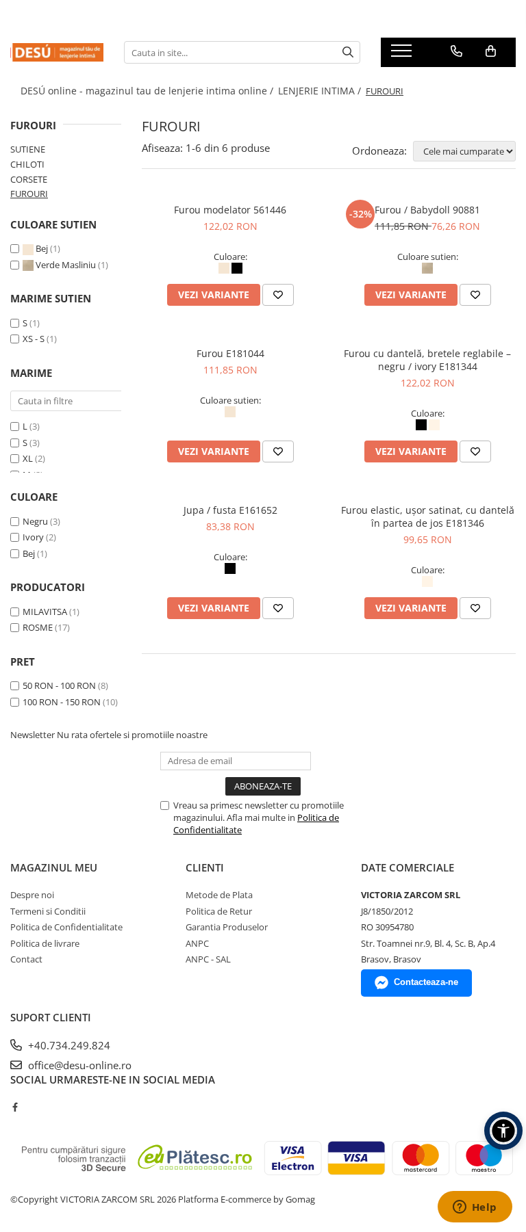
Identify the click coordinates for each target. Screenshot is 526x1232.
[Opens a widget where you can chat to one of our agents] (474, 1208)
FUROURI (29, 193)
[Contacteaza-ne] (456, 51)
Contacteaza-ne (426, 982)
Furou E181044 (230, 353)
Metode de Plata (219, 895)
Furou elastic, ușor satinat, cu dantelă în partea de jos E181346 (427, 516)
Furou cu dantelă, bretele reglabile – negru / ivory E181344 (427, 360)
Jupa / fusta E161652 (230, 509)
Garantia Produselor (227, 927)
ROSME (38, 627)
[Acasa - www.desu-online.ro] (56, 52)
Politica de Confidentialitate (66, 927)
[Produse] (403, 54)
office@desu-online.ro (78, 1065)
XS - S (34, 338)
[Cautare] (348, 52)
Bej (42, 248)
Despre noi (32, 895)
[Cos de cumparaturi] (490, 51)
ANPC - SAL (208, 959)
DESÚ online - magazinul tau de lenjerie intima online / (148, 90)
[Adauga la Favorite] (278, 295)
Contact (26, 959)
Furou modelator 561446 (230, 209)
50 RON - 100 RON (59, 685)
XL (28, 458)
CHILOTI (27, 164)
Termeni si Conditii (48, 911)
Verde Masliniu (66, 265)
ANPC (197, 943)
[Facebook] (14, 1107)
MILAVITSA (45, 611)
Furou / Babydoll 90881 (427, 209)
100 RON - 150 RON (62, 702)
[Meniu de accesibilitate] (503, 1131)
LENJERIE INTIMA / (321, 90)
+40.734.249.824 (67, 1045)
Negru (35, 521)
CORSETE (28, 179)
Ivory (33, 537)
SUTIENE (27, 149)
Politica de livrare (44, 943)
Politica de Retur (219, 911)
